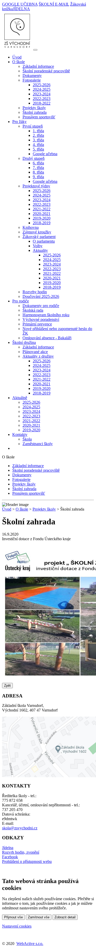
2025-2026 (41, 85)
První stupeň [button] (33, 126)
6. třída (38, 163)
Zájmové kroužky (37, 232)
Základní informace (38, 66)
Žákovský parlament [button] (39, 236)
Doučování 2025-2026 (41, 296)
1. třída (38, 131)
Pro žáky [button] (19, 121)
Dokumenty (32, 75)
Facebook (10, 857)
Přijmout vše (13, 917)
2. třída (38, 135)
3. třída (38, 140)
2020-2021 (41, 213)
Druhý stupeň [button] (34, 158)
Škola (27, 439)
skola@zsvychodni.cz (19, 828)
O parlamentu (44, 241)
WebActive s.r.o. (29, 943)
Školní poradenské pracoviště (46, 71)
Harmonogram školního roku (46, 315)
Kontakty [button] (19, 434)
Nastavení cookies (16, 926)
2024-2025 (41, 89)
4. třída (38, 144)
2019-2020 (41, 218)
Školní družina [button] (24, 342)
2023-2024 (41, 94)
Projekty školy (34, 108)
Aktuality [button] (40, 250)
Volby (37, 246)
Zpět (7, 685)
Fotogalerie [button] (32, 80)
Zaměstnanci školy (38, 444)
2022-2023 (41, 98)
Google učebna (45, 154)
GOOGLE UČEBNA (20, 4)
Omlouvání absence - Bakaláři (47, 338)
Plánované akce (35, 351)
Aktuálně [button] (19, 398)
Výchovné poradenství (41, 319)
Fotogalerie (21, 479)
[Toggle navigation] (35, 50)
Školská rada (33, 310)
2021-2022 (41, 209)
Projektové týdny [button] (36, 186)
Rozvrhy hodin (35, 292)
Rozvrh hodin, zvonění (20, 852)
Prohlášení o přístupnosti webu (27, 861)
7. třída (38, 167)
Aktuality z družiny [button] (38, 356)
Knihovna (31, 227)
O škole (22, 509)
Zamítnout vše (38, 917)
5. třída (38, 149)
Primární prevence (37, 324)
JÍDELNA (21, 9)
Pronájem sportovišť (39, 117)
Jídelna (7, 847)
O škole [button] (18, 62)
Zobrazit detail (65, 917)
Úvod (17, 57)
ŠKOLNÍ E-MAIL (54, 4)
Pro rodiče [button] (20, 301)
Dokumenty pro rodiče (41, 305)
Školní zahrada (35, 112)
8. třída (38, 172)
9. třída (38, 177)
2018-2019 (41, 223)
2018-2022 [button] (41, 103)
